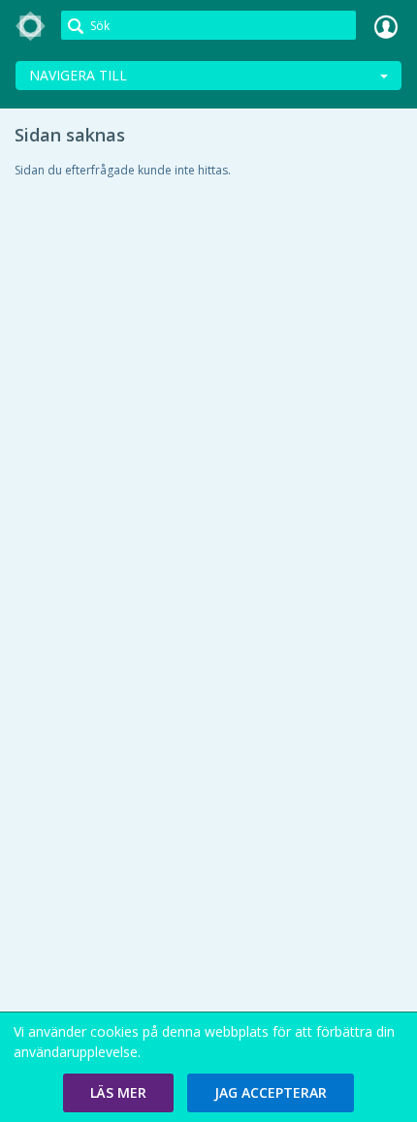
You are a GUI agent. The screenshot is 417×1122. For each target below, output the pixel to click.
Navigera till (78, 75)
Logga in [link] (385, 26)
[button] (118, 1093)
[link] (31, 26)
